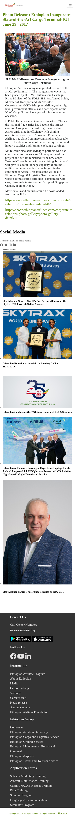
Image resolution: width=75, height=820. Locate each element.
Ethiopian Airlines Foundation (29, 712)
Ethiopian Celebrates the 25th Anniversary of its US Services (37, 412)
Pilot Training (19, 790)
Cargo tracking (19, 688)
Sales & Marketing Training (28, 776)
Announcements (20, 707)
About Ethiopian (20, 678)
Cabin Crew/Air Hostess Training (31, 785)
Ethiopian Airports (21, 756)
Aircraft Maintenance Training (29, 780)
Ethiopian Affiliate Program (27, 674)
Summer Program (21, 795)
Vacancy (15, 693)
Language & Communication (28, 800)
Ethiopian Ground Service (26, 741)
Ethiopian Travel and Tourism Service (34, 761)
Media (14, 683)
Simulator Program (22, 805)
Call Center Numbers (23, 624)
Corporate (16, 727)
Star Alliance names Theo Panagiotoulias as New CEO (34, 591)
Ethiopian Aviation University (29, 732)
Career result (18, 697)
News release (18, 702)
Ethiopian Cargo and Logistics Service (34, 737)
